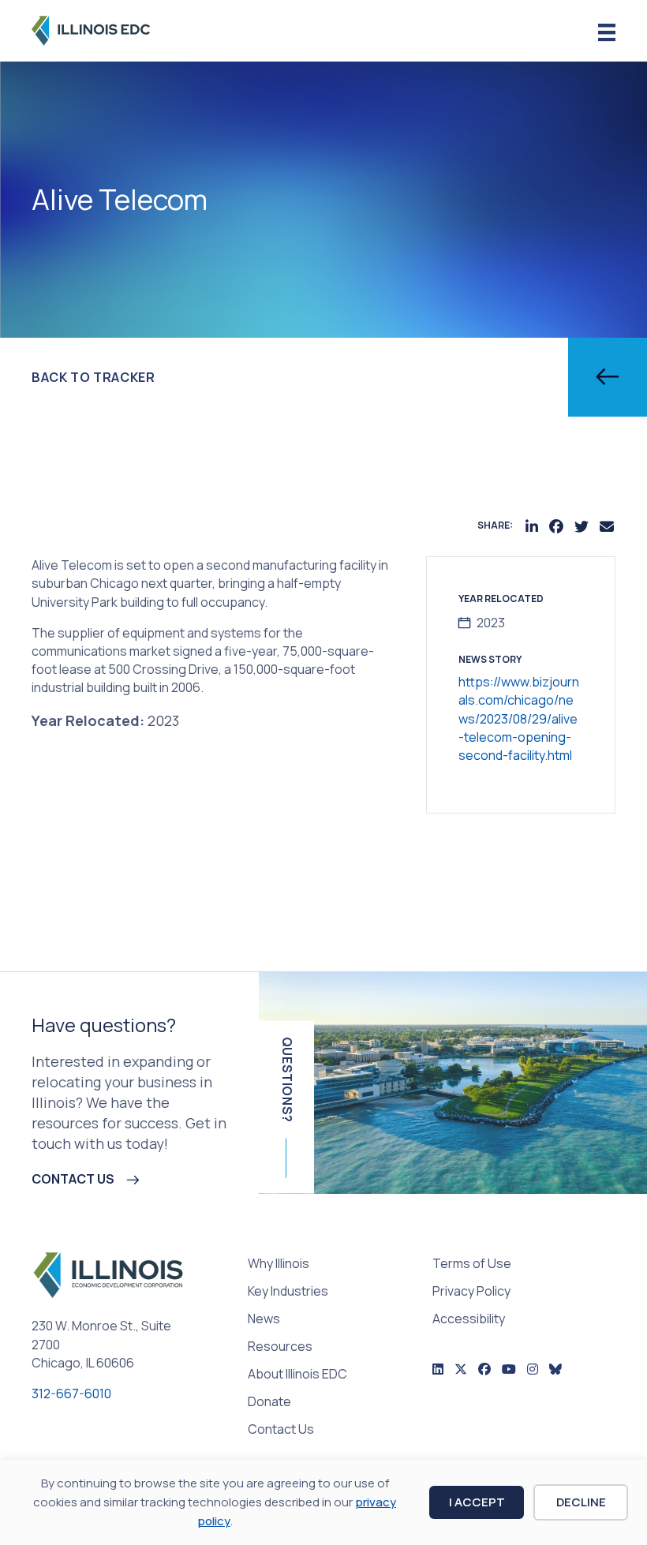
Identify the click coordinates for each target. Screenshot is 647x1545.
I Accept (477, 1502)
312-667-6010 (71, 1393)
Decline (581, 1502)
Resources (280, 1347)
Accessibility (468, 1319)
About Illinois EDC (297, 1374)
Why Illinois (278, 1264)
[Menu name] (606, 33)
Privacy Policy (471, 1292)
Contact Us (281, 1430)
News (264, 1319)
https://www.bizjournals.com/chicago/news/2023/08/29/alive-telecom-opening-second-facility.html (518, 718)
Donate (269, 1402)
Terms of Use (471, 1264)
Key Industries (288, 1292)
